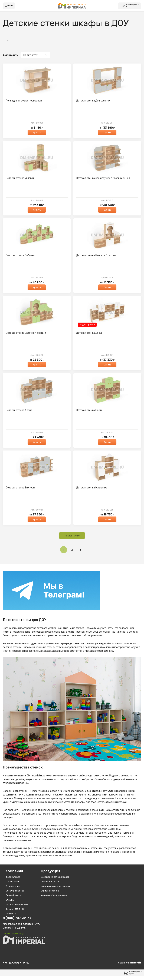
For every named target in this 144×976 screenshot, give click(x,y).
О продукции (13, 886)
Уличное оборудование (54, 895)
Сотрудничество (15, 890)
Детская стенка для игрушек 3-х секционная (103, 178)
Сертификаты (13, 895)
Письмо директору (13, 933)
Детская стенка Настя (89, 410)
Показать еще (72, 535)
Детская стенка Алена (19, 410)
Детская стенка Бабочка (20, 255)
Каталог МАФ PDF (15, 909)
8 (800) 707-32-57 (17, 918)
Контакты (11, 913)
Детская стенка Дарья (89, 332)
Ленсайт (135, 962)
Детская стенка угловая (20, 178)
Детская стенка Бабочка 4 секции (26, 332)
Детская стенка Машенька (91, 487)
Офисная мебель (50, 890)
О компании (12, 881)
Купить (37, 132)
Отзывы (10, 900)
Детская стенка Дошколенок (93, 100)
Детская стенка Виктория (21, 487)
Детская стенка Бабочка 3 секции (96, 255)
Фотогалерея (13, 877)
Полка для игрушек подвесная (24, 100)
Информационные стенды (55, 886)
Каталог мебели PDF (17, 904)
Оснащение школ (50, 881)
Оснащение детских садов (55, 877)
